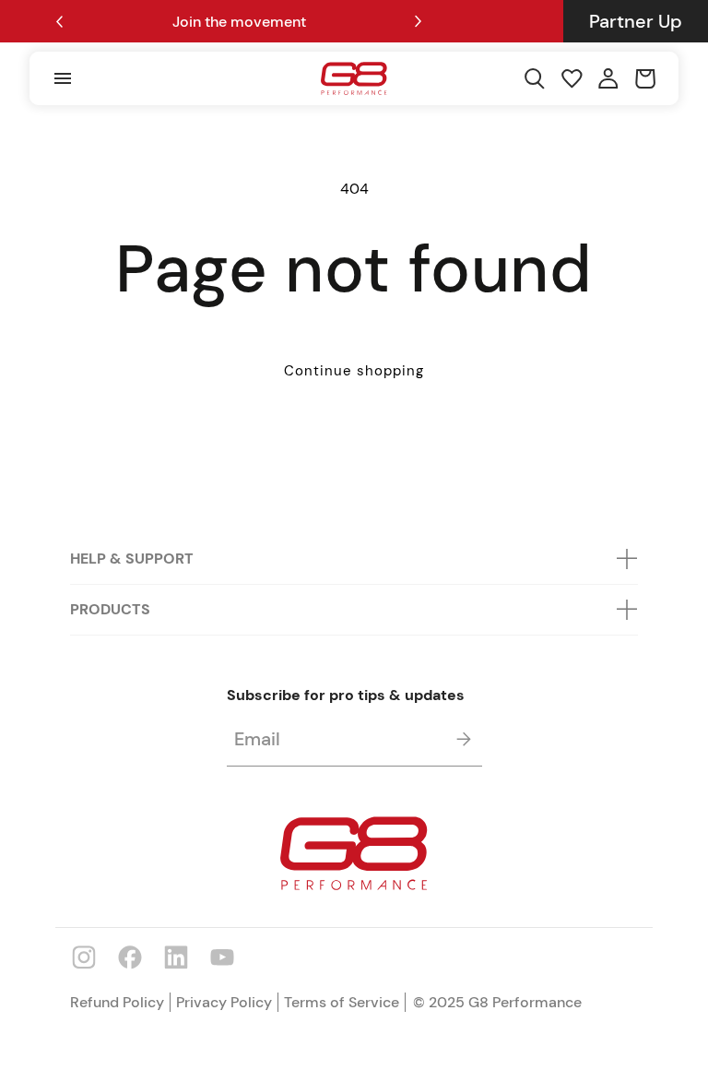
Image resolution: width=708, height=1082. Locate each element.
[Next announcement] (418, 21)
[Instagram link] (84, 956)
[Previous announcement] (59, 22)
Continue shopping (354, 371)
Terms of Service (341, 1002)
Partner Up (635, 21)
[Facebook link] (130, 956)
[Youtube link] (222, 956)
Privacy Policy (224, 1002)
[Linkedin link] (176, 956)
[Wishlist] (571, 78)
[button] (62, 78)
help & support (132, 558)
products (110, 609)
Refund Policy (117, 1002)
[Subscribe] (464, 739)
